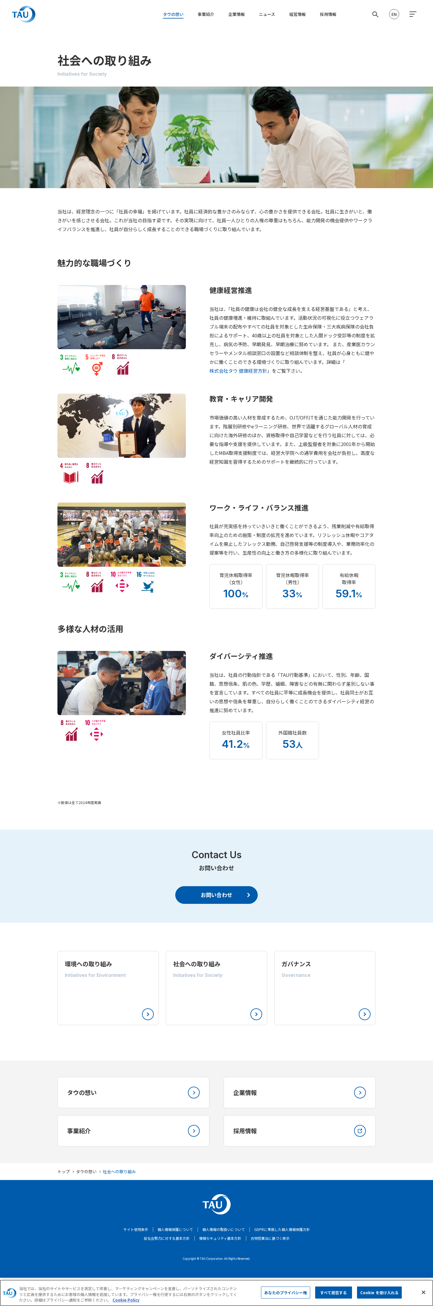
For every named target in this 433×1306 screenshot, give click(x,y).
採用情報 (328, 14)
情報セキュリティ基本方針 (220, 1238)
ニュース (267, 14)
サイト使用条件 (135, 1229)
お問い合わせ (216, 895)
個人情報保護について (175, 1229)
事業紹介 (206, 14)
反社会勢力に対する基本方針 (167, 1238)
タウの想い (173, 14)
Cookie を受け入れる (379, 1292)
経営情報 (297, 14)
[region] (216, 1293)
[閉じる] (423, 1292)
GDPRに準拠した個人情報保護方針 (282, 1229)
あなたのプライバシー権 (285, 1292)
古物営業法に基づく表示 (270, 1238)
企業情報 (236, 14)
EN (394, 14)
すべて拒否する (333, 1292)
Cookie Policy (126, 1300)
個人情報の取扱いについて (223, 1229)
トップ (63, 1171)
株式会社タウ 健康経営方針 (238, 370)
